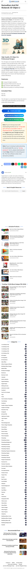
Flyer (13, 394)
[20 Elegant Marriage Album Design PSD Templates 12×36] (5, 316)
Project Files (13, 474)
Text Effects (13, 490)
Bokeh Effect (13, 368)
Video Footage (13, 507)
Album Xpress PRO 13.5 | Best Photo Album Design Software (17, 243)
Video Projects (13, 511)
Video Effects (13, 505)
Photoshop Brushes (13, 444)
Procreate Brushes (13, 470)
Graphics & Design (13, 407)
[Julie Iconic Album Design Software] (5, 231)
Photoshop (13, 438)
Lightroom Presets (13, 416)
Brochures (13, 372)
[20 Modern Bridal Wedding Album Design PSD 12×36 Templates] (5, 323)
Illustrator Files (13, 409)
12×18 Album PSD (13, 344)
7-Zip (7, 152)
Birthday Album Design (13, 366)
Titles (13, 494)
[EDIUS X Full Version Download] (5, 278)
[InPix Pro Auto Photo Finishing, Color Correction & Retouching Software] (5, 238)
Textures (13, 492)
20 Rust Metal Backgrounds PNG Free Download (9, 540)
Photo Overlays (13, 433)
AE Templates (13, 357)
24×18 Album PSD (13, 353)
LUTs (13, 420)
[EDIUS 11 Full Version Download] (5, 251)
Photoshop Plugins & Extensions (13, 451)
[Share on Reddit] (25, 164)
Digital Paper (13, 383)
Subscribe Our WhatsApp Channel (15, 119)
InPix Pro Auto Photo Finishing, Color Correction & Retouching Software (17, 236)
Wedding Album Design (13, 518)
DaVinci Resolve (13, 379)
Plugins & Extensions (13, 459)
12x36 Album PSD (12, 289)
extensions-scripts (13, 388)
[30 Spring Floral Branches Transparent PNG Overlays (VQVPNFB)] (23, 553)
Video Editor (13, 503)
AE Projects (13, 355)
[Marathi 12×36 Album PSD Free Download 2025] (5, 336)
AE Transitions (13, 359)
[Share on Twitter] (12, 164)
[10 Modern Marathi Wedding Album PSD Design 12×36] (5, 329)
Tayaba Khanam (7, 172)
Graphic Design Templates (13, 405)
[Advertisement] (14, 209)
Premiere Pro (13, 461)
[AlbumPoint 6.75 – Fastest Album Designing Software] (5, 265)
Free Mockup (13, 401)
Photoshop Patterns (13, 448)
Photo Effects (13, 429)
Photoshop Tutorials (13, 457)
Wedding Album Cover (13, 516)
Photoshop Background (13, 442)
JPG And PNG (13, 414)
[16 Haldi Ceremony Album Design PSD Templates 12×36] (5, 309)
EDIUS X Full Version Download (16, 276)
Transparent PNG (15, 12)
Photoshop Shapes (13, 453)
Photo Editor (12, 238)
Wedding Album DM (13, 520)
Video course (13, 501)
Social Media (13, 481)
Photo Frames (13, 431)
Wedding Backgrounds (13, 522)
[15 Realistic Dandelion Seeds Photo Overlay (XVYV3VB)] (23, 547)
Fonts (13, 396)
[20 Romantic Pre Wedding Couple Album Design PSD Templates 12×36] (5, 295)
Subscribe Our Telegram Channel (15, 115)
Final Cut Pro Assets (13, 392)
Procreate (13, 468)
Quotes (13, 477)
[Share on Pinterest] (16, 164)
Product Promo (13, 472)
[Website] (26, 172)
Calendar (13, 377)
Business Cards (13, 375)
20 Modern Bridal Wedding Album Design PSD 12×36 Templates (18, 321)
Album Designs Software (14, 230)
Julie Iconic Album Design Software (16, 229)
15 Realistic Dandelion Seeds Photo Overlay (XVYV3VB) (10, 546)
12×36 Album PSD (13, 349)
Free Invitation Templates (13, 398)
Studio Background (13, 485)
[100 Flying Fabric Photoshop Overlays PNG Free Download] (23, 535)
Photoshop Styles (13, 455)
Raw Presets (13, 479)
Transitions (13, 496)
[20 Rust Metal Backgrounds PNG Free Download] (23, 541)
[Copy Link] (25, 167)
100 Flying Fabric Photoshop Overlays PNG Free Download (10, 534)
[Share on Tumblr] (22, 164)
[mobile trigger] (2, 1)
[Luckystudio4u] (14, 1)
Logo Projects (13, 418)
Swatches (13, 488)
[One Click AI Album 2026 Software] (5, 258)
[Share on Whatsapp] (19, 164)
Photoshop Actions (13, 440)
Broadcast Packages (13, 370)
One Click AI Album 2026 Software (16, 256)
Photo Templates (13, 435)
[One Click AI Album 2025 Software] (5, 272)
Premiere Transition (13, 464)
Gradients (13, 403)
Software (11, 251)
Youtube (13, 524)
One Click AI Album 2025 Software (16, 269)
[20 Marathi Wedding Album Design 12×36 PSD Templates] (5, 302)
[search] (25, 1)
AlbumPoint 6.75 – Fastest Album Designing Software (16, 264)
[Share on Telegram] (22, 167)
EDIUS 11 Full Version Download (16, 249)
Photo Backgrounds (13, 422)
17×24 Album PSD (13, 351)
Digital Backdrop (13, 381)
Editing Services (13, 385)
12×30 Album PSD (13, 346)
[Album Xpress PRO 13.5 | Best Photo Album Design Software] (5, 245)
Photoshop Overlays (13, 446)
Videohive (13, 514)
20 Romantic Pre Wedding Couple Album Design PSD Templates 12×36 (18, 294)
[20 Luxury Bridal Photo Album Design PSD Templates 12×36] (5, 289)
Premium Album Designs (13, 466)
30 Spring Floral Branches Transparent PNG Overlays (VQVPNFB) (10, 553)
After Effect (13, 362)
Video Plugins (13, 509)
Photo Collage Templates (13, 425)
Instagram (13, 412)
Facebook (13, 390)
